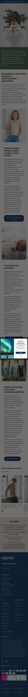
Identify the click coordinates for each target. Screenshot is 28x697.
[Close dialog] (26, 339)
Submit (21, 352)
